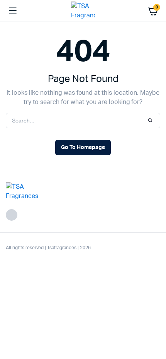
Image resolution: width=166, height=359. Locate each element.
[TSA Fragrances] (83, 11)
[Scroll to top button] (153, 328)
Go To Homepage (83, 147)
